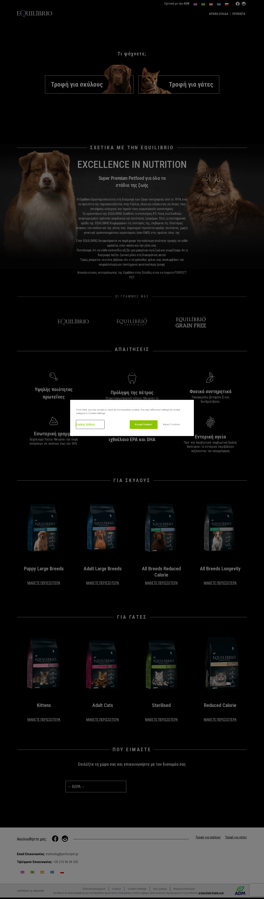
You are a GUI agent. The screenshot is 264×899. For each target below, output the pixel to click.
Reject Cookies (171, 424)
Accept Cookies (143, 424)
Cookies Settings (85, 424)
